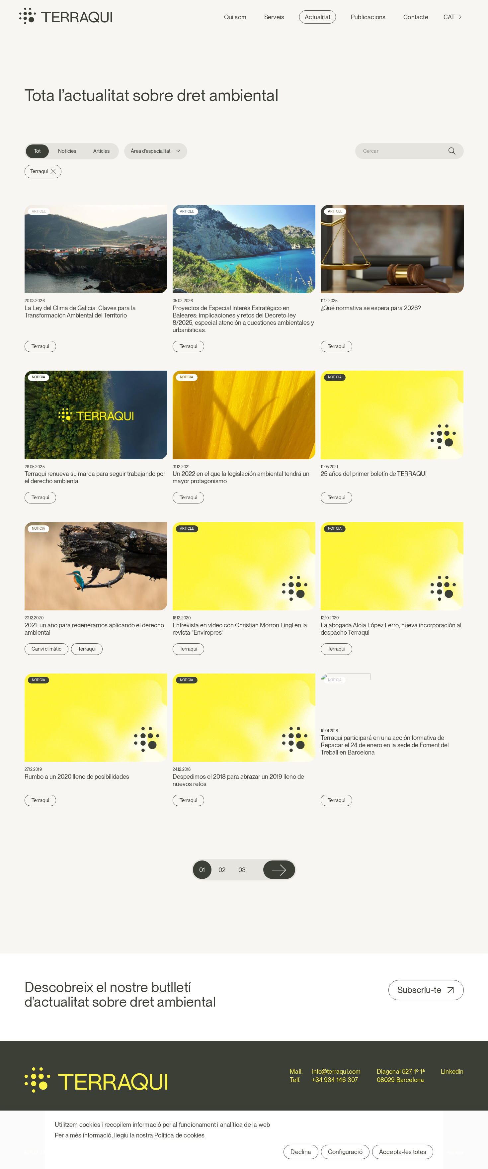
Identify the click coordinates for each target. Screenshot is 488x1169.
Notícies (67, 151)
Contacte (415, 17)
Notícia (38, 377)
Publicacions (368, 17)
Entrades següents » (279, 869)
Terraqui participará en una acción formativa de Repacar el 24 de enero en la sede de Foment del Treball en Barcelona (385, 745)
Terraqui (40, 346)
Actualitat (317, 17)
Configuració (345, 1151)
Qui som (235, 17)
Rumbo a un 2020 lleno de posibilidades (77, 776)
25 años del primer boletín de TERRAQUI (374, 473)
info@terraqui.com (336, 1071)
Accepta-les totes (402, 1151)
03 (242, 869)
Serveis (274, 17)
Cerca (452, 151)
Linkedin (452, 1071)
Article (39, 211)
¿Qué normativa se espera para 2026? (371, 308)
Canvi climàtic (46, 649)
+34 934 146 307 (335, 1079)
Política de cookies (179, 1135)
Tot (37, 151)
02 (221, 869)
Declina (300, 1151)
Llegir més (158, 214)
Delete (53, 171)
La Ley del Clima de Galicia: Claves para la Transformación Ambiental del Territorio (80, 311)
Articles (101, 151)
